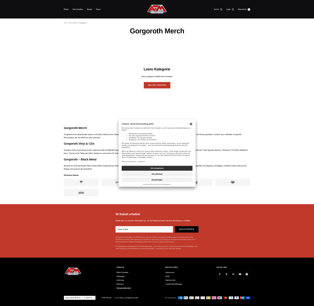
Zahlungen (120, 276)
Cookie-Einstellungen (173, 284)
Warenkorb (243, 9)
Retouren (120, 284)
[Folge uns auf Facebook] (219, 274)
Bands (89, 9)
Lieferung (120, 280)
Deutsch (89, 298)
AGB (167, 276)
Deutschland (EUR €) (72, 298)
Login (228, 9)
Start (65, 23)
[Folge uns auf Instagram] (233, 274)
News (98, 9)
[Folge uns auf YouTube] (240, 274)
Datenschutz (170, 280)
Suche (216, 9)
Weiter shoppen (157, 85)
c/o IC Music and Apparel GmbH (126, 298)
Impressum (170, 272)
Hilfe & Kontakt (122, 272)
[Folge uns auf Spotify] (246, 274)
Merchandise (78, 9)
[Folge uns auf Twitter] (226, 274)
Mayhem (209, 166)
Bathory (220, 166)
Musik (66, 9)
